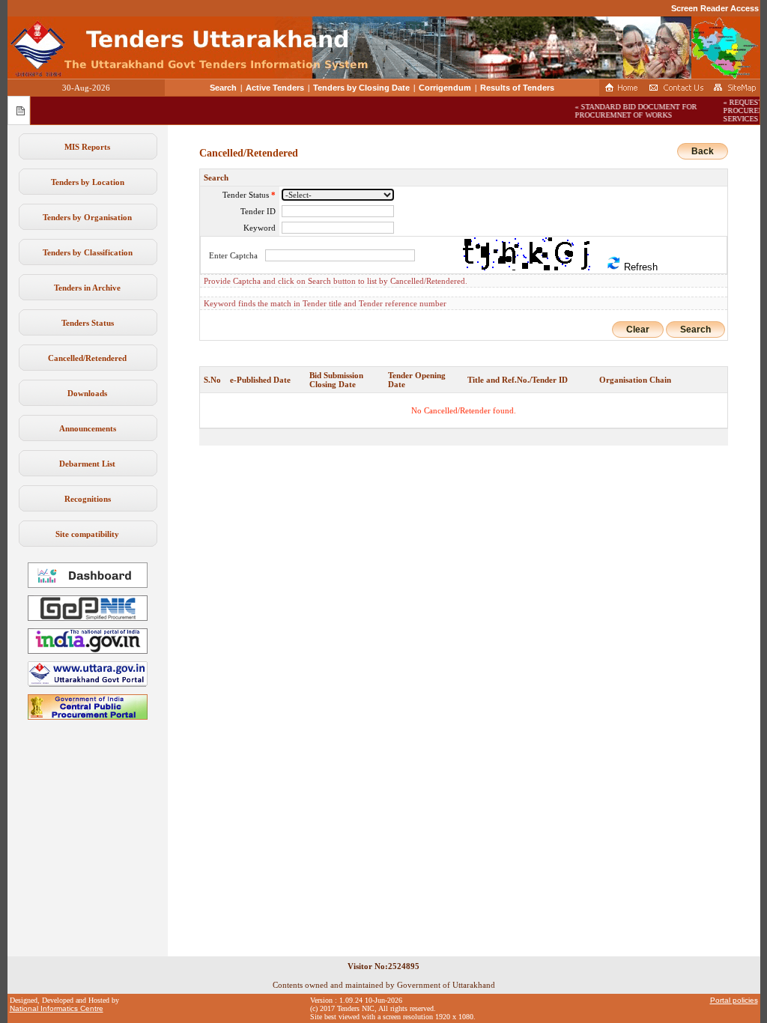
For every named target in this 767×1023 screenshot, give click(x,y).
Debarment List (87, 463)
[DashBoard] (88, 584)
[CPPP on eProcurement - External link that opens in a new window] (88, 716)
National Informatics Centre (56, 1008)
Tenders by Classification (88, 252)
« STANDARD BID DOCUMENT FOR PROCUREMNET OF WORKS (630, 111)
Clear (637, 329)
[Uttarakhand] (88, 683)
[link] (88, 617)
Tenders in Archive (87, 287)
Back (702, 151)
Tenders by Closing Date (361, 87)
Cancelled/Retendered (87, 357)
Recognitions (87, 498)
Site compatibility (87, 533)
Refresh (639, 267)
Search (223, 87)
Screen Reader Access (715, 8)
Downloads (87, 393)
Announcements (87, 428)
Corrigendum (445, 87)
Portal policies (734, 1000)
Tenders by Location (87, 181)
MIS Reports (87, 146)
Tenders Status (87, 322)
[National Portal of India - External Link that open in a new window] (88, 650)
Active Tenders (275, 87)
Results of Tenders (517, 87)
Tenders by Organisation (87, 217)
